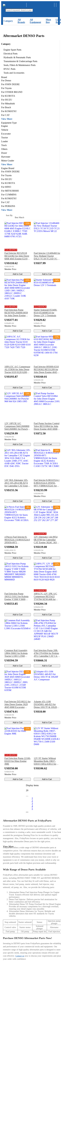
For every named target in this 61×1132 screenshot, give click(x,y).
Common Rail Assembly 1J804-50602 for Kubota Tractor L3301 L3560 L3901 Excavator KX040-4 (17, 653)
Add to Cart (18, 274)
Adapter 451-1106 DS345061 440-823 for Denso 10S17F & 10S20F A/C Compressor (46, 704)
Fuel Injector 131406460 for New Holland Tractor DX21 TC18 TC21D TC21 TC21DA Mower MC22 (47, 256)
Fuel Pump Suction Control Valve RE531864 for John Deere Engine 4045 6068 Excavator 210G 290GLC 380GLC (46, 426)
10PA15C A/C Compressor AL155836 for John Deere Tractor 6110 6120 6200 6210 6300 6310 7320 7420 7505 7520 (17, 369)
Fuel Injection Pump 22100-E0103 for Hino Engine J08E (17, 761)
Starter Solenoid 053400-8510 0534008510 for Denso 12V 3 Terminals (45, 313)
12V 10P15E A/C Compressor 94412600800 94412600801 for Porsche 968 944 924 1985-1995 (16, 426)
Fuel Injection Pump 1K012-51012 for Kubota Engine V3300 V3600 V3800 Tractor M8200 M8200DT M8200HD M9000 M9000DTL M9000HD (16, 596)
